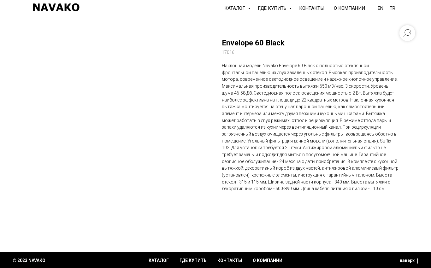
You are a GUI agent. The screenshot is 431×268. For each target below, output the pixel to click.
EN (380, 8)
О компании (349, 8)
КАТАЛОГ (235, 8)
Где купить (273, 8)
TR (392, 8)
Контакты (311, 8)
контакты (229, 260)
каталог (159, 260)
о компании (267, 260)
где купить (193, 260)
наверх (407, 260)
